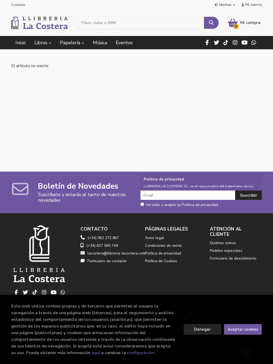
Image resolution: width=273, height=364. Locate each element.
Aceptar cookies (243, 329)
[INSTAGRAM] (235, 43)
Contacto (18, 4)
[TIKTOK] (226, 43)
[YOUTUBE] (244, 43)
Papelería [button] (71, 42)
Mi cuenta (254, 4)
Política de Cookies (161, 261)
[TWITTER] (216, 43)
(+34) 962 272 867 (103, 237)
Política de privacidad (163, 253)
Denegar (202, 329)
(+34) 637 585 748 (102, 245)
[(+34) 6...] (254, 43)
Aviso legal (154, 237)
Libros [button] (41, 42)
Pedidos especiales (226, 250)
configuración (140, 353)
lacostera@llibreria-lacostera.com (116, 253)
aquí (95, 353)
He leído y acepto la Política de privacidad (182, 205)
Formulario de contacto (107, 261)
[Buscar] (211, 23)
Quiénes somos (223, 242)
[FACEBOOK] (207, 43)
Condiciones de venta (163, 245)
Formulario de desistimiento (233, 258)
